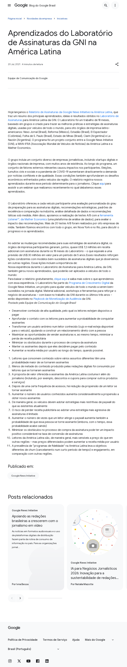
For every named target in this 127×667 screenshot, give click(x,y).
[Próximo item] (20, 598)
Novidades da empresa (39, 18)
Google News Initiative (23, 475)
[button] (117, 64)
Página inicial (15, 18)
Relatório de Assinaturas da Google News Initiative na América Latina (70, 112)
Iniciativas (62, 18)
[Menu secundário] (115, 5)
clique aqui (60, 279)
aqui (102, 183)
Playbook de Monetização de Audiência (57, 299)
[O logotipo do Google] (14, 628)
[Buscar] (106, 5)
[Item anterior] (12, 598)
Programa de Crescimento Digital (89, 283)
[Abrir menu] (9, 5)
